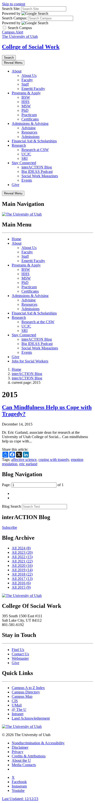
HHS (25, 102)
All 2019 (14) (22, 570)
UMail (17, 705)
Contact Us (20, 654)
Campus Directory (26, 692)
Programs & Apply (26, 93)
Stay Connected (24, 163)
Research (19, 145)
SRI (24, 158)
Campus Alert (12, 32)
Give (15, 185)
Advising (28, 128)
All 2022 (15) (22, 557)
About (16, 71)
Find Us (18, 650)
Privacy (17, 752)
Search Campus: (14, 18)
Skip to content (13, 4)
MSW (26, 106)
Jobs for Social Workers (30, 361)
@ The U (19, 709)
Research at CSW (35, 150)
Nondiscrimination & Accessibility (38, 743)
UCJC (26, 154)
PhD (24, 110)
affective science (24, 460)
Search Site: (11, 9)
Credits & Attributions (29, 756)
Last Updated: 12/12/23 (20, 799)
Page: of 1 (33, 485)
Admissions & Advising (30, 123)
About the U (21, 760)
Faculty (27, 80)
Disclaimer (20, 747)
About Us (29, 75)
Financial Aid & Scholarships (34, 141)
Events (26, 180)
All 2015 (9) (21, 587)
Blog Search (11, 506)
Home (16, 239)
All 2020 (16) (22, 565)
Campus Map (22, 696)
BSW (25, 97)
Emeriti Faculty (33, 89)
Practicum (29, 115)
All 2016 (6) (21, 583)
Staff (25, 84)
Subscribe (9, 527)
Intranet (17, 714)
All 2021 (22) (22, 561)
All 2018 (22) (22, 574)
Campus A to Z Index (28, 688)
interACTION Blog (36, 167)
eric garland (28, 464)
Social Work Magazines (39, 176)
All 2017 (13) (22, 579)
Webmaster (20, 658)
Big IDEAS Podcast (37, 171)
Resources (29, 132)
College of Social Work (30, 47)
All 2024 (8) (21, 548)
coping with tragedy (53, 460)
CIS (15, 701)
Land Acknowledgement (31, 718)
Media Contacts (24, 765)
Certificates (30, 119)
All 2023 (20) (22, 552)
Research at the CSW (37, 322)
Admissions (30, 137)
